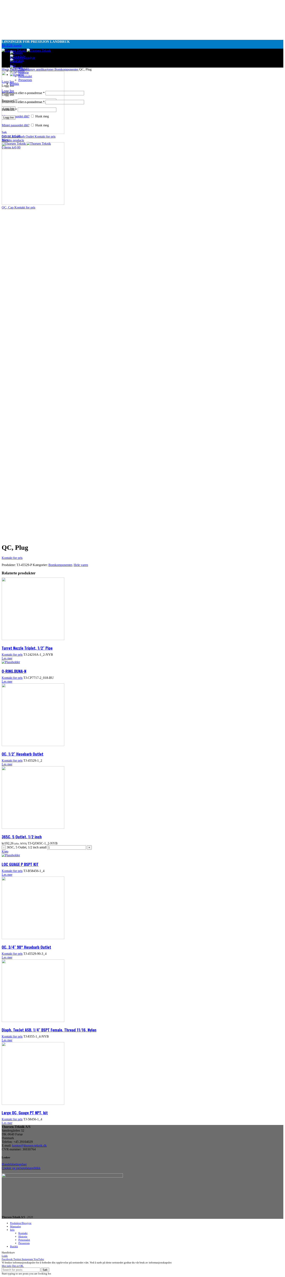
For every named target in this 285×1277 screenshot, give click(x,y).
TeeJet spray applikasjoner (36, 69)
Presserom (24, 1243)
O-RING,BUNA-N (14, 671)
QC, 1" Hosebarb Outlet (18, 136)
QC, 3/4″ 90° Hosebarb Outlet (26, 947)
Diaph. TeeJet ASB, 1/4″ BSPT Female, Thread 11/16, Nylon (49, 1030)
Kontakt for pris (45, 136)
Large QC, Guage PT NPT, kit (25, 1112)
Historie (22, 1236)
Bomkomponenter (66, 69)
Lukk (5, 1255)
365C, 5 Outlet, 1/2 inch (22, 836)
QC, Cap (8, 207)
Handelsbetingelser (14, 1164)
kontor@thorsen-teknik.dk (29, 1145)
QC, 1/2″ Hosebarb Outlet (22, 754)
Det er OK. (18, 1265)
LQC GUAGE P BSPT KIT (20, 864)
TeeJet (14, 69)
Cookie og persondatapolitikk (21, 1168)
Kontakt (23, 1233)
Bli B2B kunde (12, 45)
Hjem (6, 69)
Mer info (6, 1265)
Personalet (24, 1239)
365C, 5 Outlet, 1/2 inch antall (27, 847)
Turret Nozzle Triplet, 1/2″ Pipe (27, 648)
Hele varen (81, 565)
